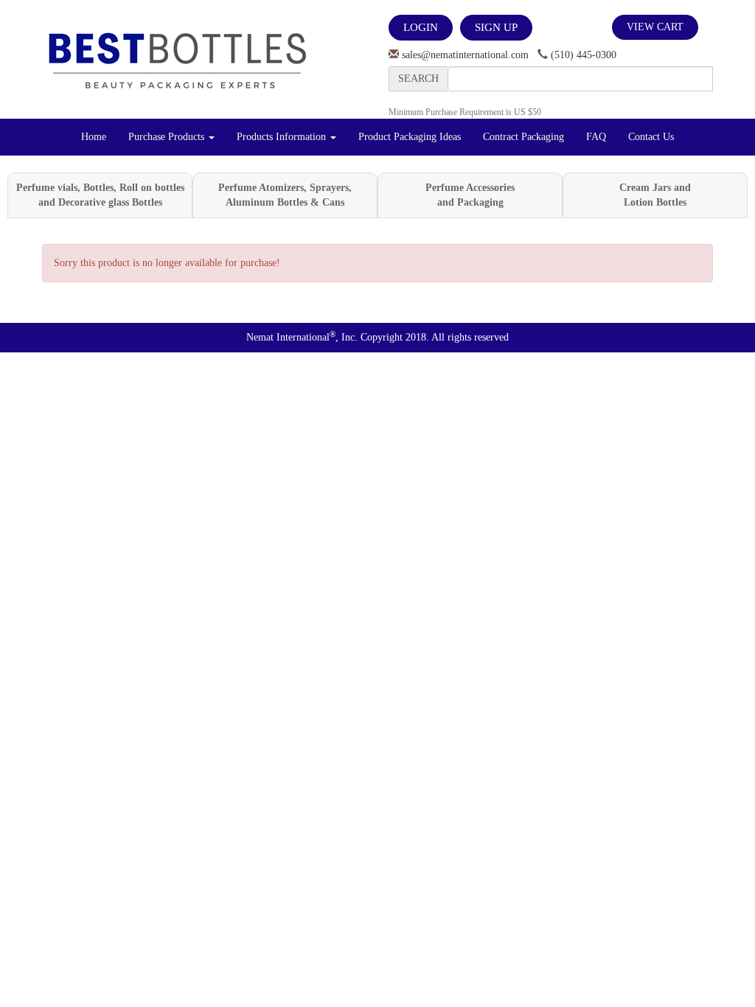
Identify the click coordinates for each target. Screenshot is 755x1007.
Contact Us (651, 136)
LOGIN (420, 27)
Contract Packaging (523, 136)
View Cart (655, 26)
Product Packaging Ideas (409, 136)
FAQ (596, 136)
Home (93, 136)
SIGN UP (496, 27)
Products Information (283, 136)
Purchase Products (167, 136)
